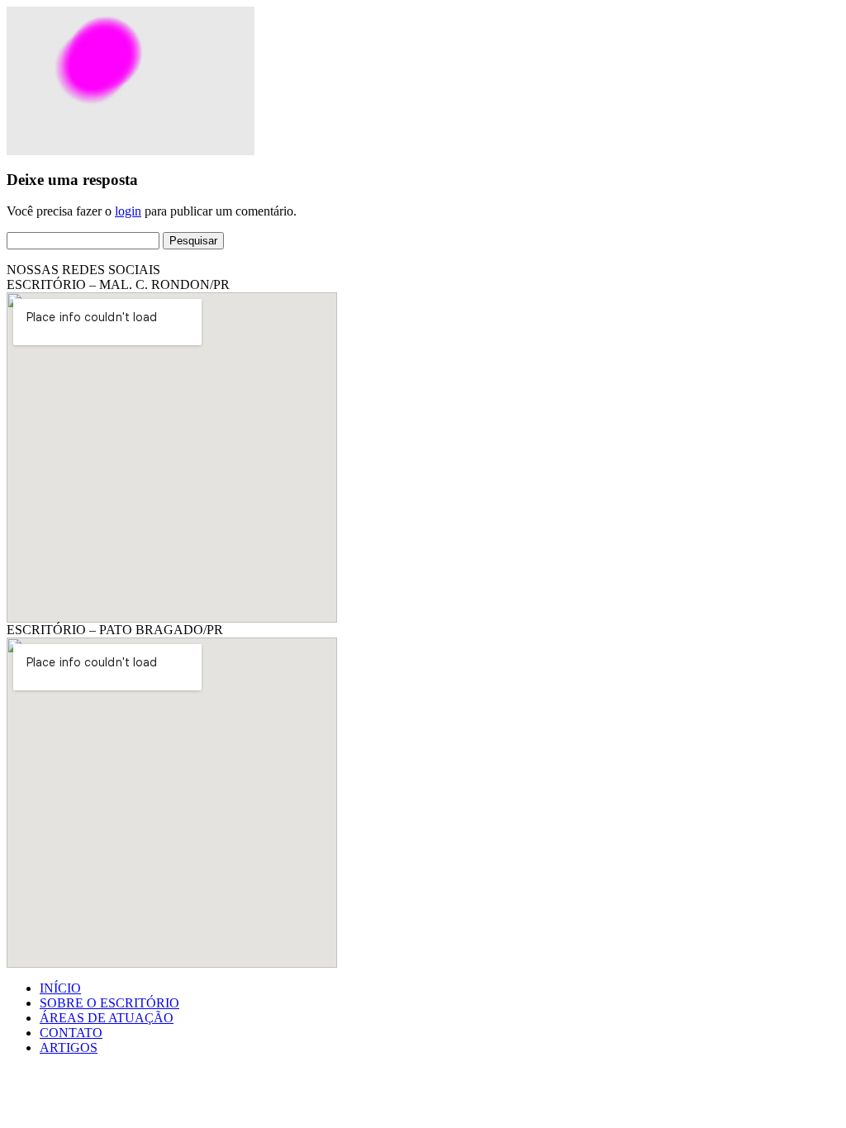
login (128, 211)
